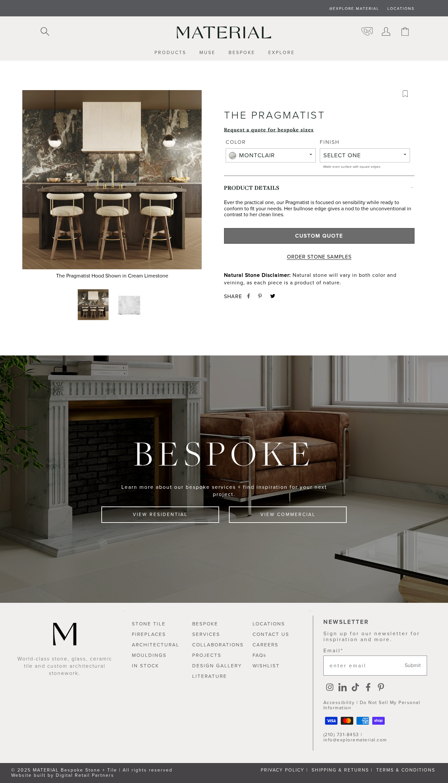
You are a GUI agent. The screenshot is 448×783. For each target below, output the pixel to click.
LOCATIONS (401, 8)
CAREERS (265, 644)
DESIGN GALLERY (217, 665)
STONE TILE (149, 623)
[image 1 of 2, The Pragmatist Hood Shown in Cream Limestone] (94, 304)
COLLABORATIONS (218, 644)
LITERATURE (209, 676)
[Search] (44, 32)
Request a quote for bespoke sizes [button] (269, 129)
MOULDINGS (149, 655)
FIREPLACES (149, 634)
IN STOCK (145, 665)
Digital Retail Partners (85, 775)
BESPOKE (242, 53)
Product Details (251, 187)
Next (196, 186)
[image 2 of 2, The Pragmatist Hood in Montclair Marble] (130, 304)
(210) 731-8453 (341, 734)
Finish (329, 142)
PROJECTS (206, 655)
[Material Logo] (224, 32)
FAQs (259, 655)
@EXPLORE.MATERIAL (354, 8)
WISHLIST (266, 665)
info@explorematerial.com (355, 739)
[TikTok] (355, 688)
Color (236, 142)
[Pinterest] (381, 688)
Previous (27, 186)
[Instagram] (330, 688)
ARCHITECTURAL (155, 644)
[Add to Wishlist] (408, 95)
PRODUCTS (170, 53)
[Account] (386, 32)
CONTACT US (271, 634)
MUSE (207, 53)
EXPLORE (281, 53)
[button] (112, 186)
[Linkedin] (342, 688)
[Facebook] (368, 688)
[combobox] (270, 155)
